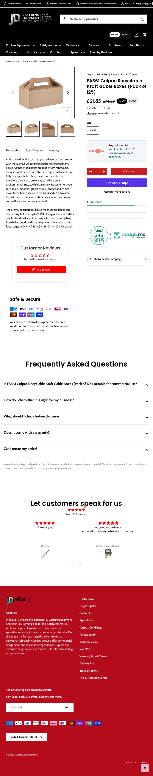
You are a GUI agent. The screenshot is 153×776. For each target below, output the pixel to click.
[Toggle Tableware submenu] (82, 45)
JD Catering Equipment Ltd (25, 754)
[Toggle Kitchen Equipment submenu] (34, 45)
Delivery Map (87, 663)
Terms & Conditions (90, 627)
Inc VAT (114, 34)
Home (9, 61)
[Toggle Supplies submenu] (143, 45)
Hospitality (33, 52)
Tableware (72, 45)
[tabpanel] (40, 193)
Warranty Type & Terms (93, 656)
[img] (76, 510)
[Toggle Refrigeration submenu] (60, 45)
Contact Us (85, 613)
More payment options (117, 191)
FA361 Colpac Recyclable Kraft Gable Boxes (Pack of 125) (36, 61)
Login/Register (87, 606)
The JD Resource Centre (93, 677)
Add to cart (129, 171)
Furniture (114, 45)
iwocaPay (85, 649)
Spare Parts (86, 620)
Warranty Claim (88, 642)
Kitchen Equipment (18, 45)
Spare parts (77, 52)
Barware (93, 45)
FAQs (144, 762)
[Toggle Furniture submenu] (123, 45)
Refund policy (87, 634)
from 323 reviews (76, 514)
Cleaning (12, 52)
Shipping (91, 112)
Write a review (41, 269)
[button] (64, 19)
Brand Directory (88, 670)
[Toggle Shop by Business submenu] (115, 52)
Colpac (90, 74)
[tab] (13, 150)
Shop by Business (101, 52)
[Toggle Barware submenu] (102, 45)
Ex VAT (125, 34)
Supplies (135, 45)
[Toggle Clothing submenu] (64, 52)
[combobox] (103, 19)
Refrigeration (48, 45)
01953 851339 (143, 3)
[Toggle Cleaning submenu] (20, 52)
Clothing (55, 52)
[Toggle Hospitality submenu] (44, 52)
